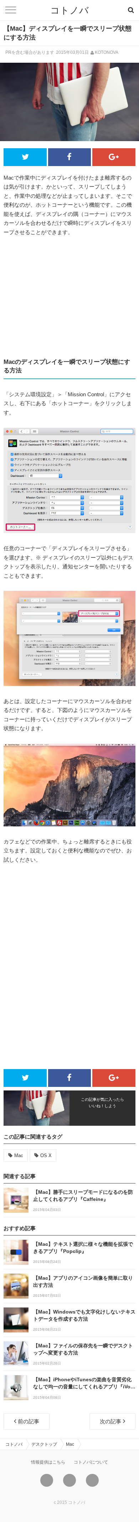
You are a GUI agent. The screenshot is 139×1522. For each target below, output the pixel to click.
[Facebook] (69, 1480)
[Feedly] (92, 1480)
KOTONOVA (106, 52)
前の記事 (28, 1421)
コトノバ (69, 10)
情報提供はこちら (48, 1462)
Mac (18, 1155)
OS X (46, 1155)
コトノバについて (91, 1462)
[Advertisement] (69, 297)
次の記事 (110, 1421)
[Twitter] (46, 1480)
